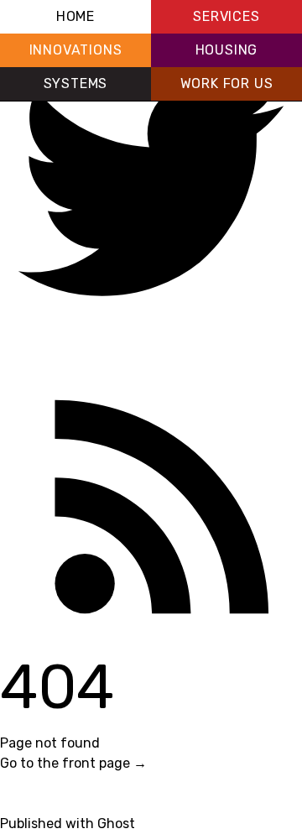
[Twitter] (151, 188)
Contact (26, 803)
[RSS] (151, 490)
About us (28, 783)
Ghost (116, 823)
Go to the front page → (73, 763)
